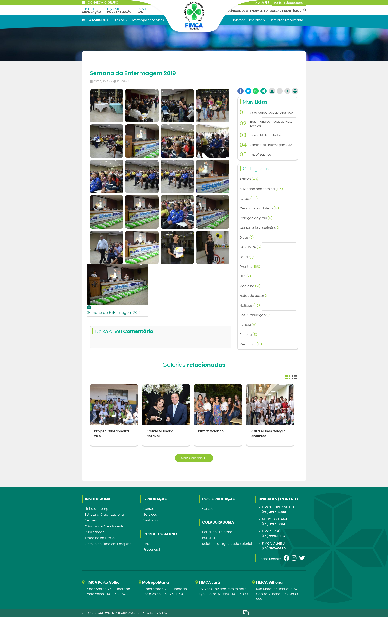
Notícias (250, 305)
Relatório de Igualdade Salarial (227, 543)
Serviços (150, 514)
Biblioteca (238, 20)
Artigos (249, 179)
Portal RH (209, 537)
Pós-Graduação (255, 315)
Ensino (119, 20)
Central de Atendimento (286, 20)
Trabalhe (100, 538)
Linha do (97, 508)
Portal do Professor (217, 532)
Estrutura (105, 514)
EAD (144, 10)
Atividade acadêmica (261, 189)
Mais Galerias (192, 458)
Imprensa (255, 20)
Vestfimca (151, 520)
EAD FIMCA (250, 247)
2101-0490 (277, 548)
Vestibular (251, 344)
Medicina (250, 286)
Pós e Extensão (119, 10)
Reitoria (248, 334)
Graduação (91, 10)
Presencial (151, 549)
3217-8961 (277, 524)
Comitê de (108, 544)
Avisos (249, 198)
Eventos (250, 266)
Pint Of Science (211, 431)
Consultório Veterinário (260, 227)
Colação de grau (256, 218)
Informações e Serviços (147, 20)
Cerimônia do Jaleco (259, 208)
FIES (245, 276)
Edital (247, 257)
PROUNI (248, 325)
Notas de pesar (254, 295)
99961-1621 (278, 536)
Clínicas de (104, 526)
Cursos (148, 508)
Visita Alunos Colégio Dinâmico (268, 433)
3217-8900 (277, 512)
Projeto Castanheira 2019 (111, 433)
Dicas (247, 237)
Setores (91, 520)
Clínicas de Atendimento (247, 11)
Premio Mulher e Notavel (159, 433)
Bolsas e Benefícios (285, 11)
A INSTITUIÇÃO (98, 20)
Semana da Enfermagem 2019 (114, 313)
